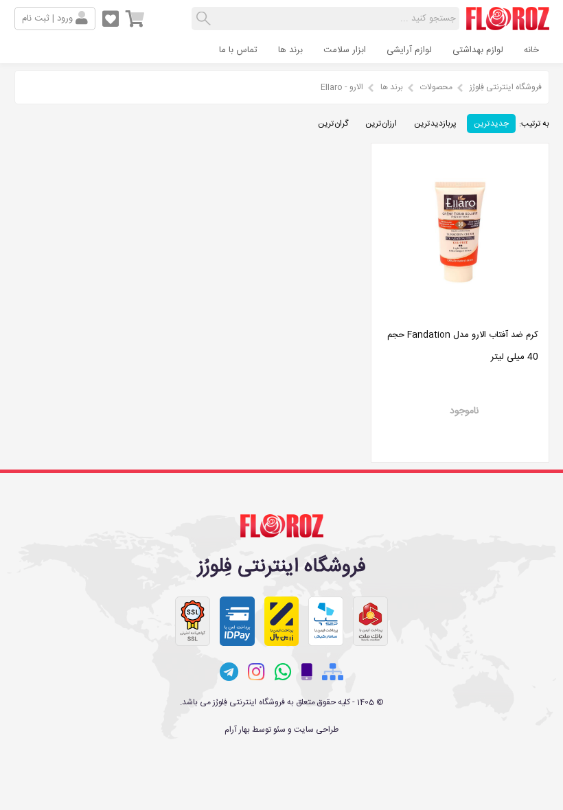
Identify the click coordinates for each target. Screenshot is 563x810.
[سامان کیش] (325, 621)
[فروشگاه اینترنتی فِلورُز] (507, 25)
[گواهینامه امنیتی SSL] (192, 621)
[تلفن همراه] (306, 672)
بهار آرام (237, 730)
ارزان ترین (381, 123)
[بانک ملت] (370, 621)
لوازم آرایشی (409, 50)
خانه (531, 50)
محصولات (436, 87)
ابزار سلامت (344, 50)
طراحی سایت (316, 730)
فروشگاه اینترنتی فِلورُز (506, 87)
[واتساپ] (283, 672)
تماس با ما (238, 50)
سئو (279, 730)
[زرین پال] (281, 621)
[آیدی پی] (237, 621)
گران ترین (333, 123)
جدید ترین (491, 123)
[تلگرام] (229, 672)
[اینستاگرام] (256, 672)
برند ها (290, 50)
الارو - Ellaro (342, 87)
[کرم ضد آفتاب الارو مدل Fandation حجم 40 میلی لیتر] (460, 313)
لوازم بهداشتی (477, 50)
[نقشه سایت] (332, 672)
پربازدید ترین (435, 123)
